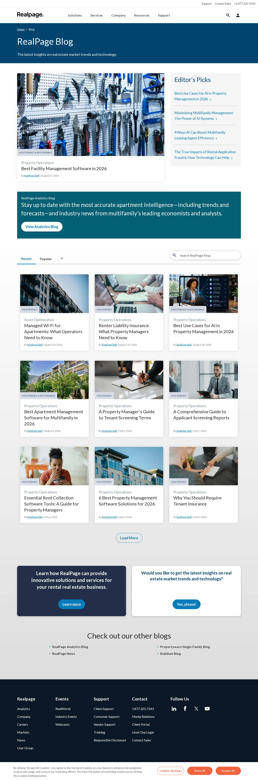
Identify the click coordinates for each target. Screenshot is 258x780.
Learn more (71, 604)
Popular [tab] (46, 259)
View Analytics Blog (41, 226)
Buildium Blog (170, 653)
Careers (22, 724)
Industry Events (66, 716)
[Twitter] (196, 708)
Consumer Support (107, 716)
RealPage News (63, 653)
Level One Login (143, 732)
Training (99, 732)
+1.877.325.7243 (244, 3)
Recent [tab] (26, 258)
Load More (129, 538)
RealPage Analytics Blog (70, 647)
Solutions (75, 15)
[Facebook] (184, 708)
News (21, 740)
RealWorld (62, 709)
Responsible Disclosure (110, 740)
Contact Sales (223, 3)
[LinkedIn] (173, 708)
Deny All (199, 770)
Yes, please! (186, 604)
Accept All (228, 770)
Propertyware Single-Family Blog (185, 647)
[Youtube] (207, 708)
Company (118, 15)
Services (97, 15)
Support (206, 3)
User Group (25, 748)
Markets (23, 732)
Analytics (23, 709)
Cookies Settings (170, 770)
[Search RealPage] (228, 15)
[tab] (62, 259)
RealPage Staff (32, 175)
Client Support (104, 709)
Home (21, 29)
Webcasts (62, 724)
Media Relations (143, 716)
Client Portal (141, 724)
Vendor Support (104, 724)
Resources (142, 15)
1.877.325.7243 (143, 709)
